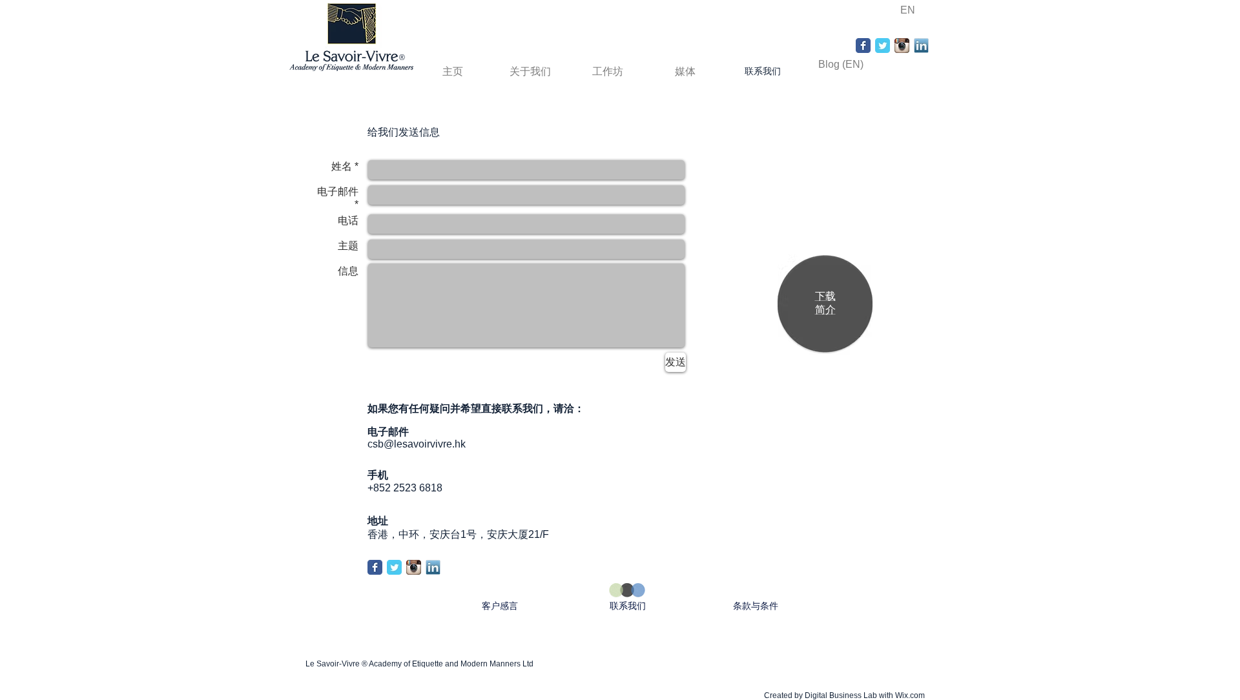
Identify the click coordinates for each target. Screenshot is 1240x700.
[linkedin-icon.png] (921, 45)
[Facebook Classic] (863, 45)
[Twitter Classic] (882, 45)
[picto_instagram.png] (901, 45)
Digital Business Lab (841, 695)
